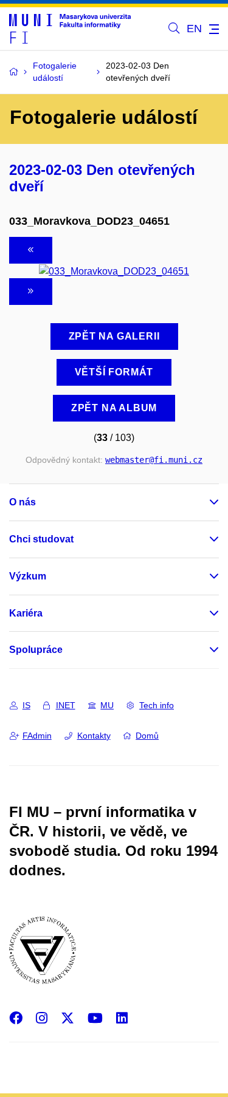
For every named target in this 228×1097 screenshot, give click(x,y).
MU (107, 705)
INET (65, 705)
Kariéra (26, 613)
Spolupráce (36, 649)
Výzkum (27, 576)
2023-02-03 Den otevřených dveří (102, 178)
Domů (147, 735)
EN (194, 28)
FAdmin (37, 735)
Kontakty (94, 735)
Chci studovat (41, 539)
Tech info (156, 705)
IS (26, 705)
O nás (22, 502)
